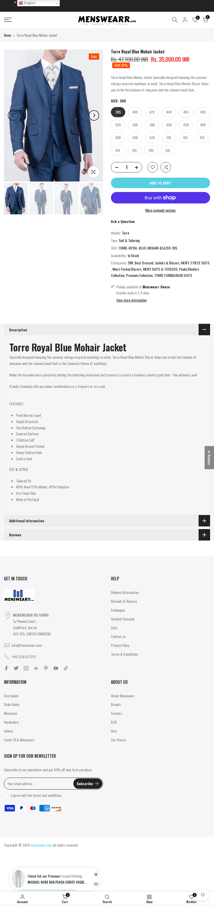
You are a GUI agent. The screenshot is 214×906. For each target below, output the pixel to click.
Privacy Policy (120, 645)
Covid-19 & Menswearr (19, 739)
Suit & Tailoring (129, 240)
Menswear (10, 713)
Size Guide (11, 695)
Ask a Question (123, 221)
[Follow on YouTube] (56, 668)
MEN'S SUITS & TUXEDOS (160, 269)
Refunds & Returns (124, 601)
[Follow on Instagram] (26, 668)
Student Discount (123, 619)
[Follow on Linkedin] (36, 668)
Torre (125, 232)
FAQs (114, 627)
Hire (114, 731)
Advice (8, 731)
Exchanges (118, 610)
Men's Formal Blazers (126, 269)
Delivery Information (125, 592)
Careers (116, 713)
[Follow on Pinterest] (46, 668)
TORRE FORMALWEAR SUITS (173, 275)
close (10, 2)
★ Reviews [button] (209, 457)
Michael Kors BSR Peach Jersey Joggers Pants (58, 882)
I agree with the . (36, 795)
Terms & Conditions (124, 654)
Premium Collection (139, 275)
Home (7, 35)
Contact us (118, 636)
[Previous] (13, 115)
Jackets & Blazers (167, 262)
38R (130, 262)
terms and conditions (47, 795)
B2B (114, 722)
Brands (116, 704)
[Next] (94, 115)
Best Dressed (144, 262)
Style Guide (11, 704)
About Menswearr (123, 695)
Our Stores (118, 739)
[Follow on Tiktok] (65, 668)
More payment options (160, 210)
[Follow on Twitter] (16, 668)
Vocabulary (11, 722)
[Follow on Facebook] (6, 668)
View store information (131, 300)
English (29, 3)
